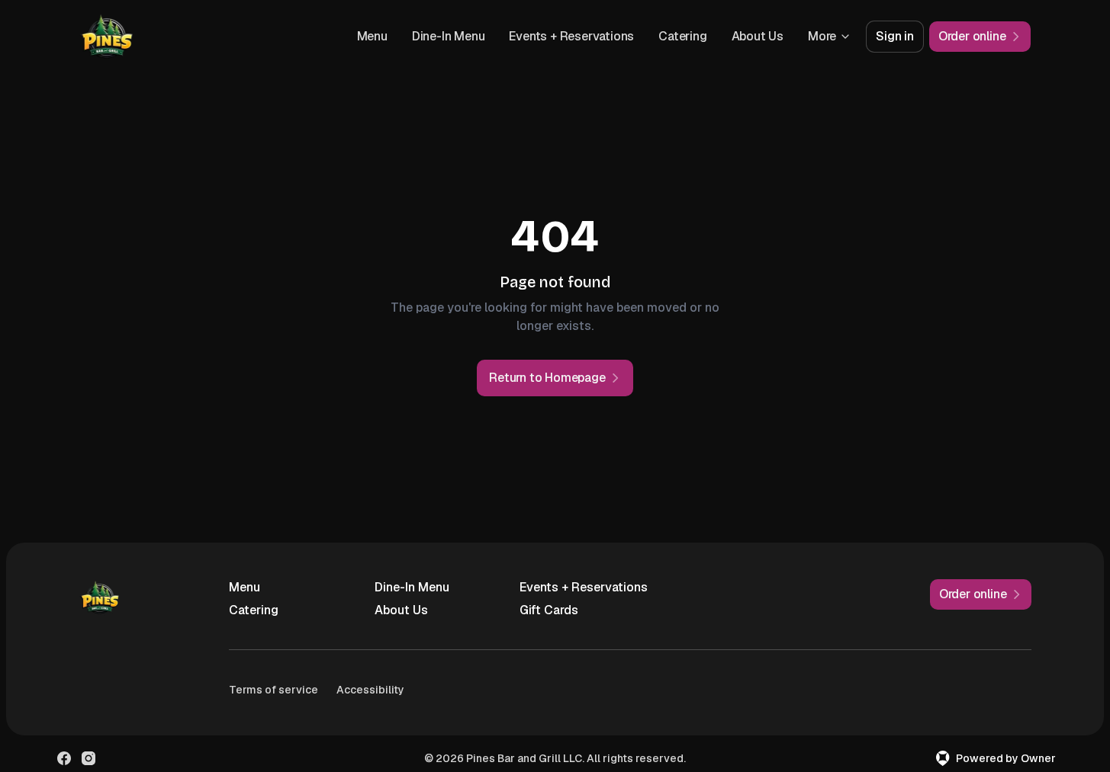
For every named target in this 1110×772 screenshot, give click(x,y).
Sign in (895, 36)
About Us (757, 36)
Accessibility (370, 690)
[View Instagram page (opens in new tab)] (88, 758)
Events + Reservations (571, 36)
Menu (372, 36)
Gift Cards (549, 610)
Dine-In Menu (448, 36)
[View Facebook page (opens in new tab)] (64, 758)
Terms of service (273, 690)
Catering (682, 36)
